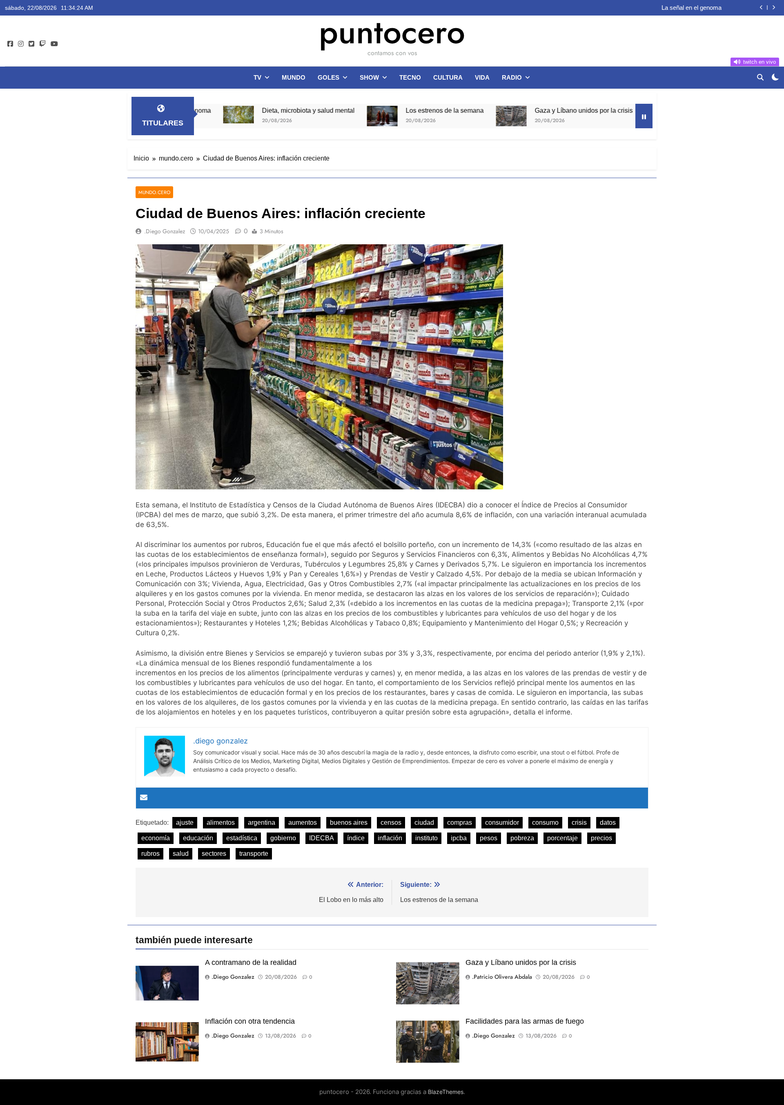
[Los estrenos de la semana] (330, 116)
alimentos (221, 822)
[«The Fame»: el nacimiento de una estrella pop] (608, 115)
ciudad (424, 822)
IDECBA (321, 838)
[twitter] (31, 44)
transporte (253, 853)
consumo (545, 822)
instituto (426, 838)
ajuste (185, 822)
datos (608, 822)
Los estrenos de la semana (393, 110)
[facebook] (10, 44)
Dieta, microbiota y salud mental (256, 110)
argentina (261, 822)
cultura (448, 77)
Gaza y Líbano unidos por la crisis (532, 110)
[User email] (143, 798)
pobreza (522, 838)
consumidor (502, 822)
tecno (410, 77)
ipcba (459, 838)
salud (181, 853)
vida (482, 77)
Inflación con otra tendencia (250, 1021)
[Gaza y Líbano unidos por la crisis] (459, 116)
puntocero (392, 32)
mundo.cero (154, 192)
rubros (150, 853)
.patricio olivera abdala (502, 977)
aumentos (302, 822)
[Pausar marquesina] (644, 116)
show (369, 77)
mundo (293, 77)
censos (391, 822)
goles (328, 77)
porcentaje (562, 838)
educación (198, 838)
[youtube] (54, 44)
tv (257, 77)
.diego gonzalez (164, 231)
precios (601, 838)
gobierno (283, 838)
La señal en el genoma (692, 7)
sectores (214, 853)
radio (512, 77)
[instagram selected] (21, 44)
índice (356, 838)
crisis (579, 822)
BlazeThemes (445, 1091)
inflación (390, 838)
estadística (241, 838)
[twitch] (42, 44)
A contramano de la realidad (250, 962)
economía (155, 838)
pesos (488, 838)
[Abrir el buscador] (760, 77)
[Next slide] (773, 7)
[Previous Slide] (761, 7)
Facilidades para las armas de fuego (525, 1021)
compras (459, 822)
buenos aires (349, 822)
